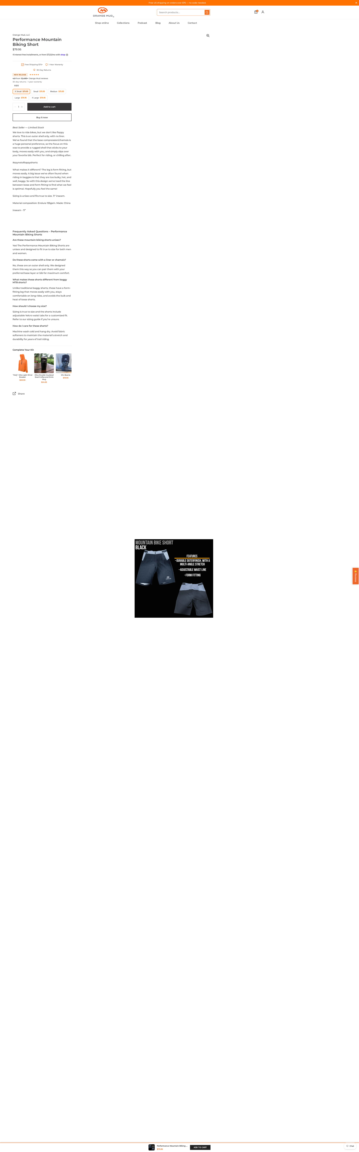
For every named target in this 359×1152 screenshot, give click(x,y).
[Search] (207, 12)
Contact (192, 23)
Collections (123, 23)
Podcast (142, 23)
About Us (174, 23)
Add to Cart (200, 1147)
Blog (158, 23)
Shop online (102, 23)
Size (16, 85)
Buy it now (42, 117)
